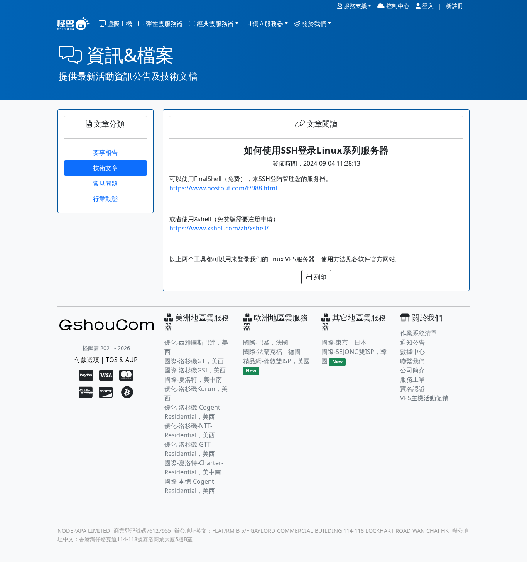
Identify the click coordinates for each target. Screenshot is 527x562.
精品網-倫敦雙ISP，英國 (276, 361)
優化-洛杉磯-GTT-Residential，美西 (189, 449)
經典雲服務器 (214, 23)
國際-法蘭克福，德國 (272, 351)
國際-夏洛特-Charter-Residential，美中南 (193, 467)
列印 (319, 277)
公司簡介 (412, 370)
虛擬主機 (119, 23)
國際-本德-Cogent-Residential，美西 (190, 486)
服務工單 (412, 379)
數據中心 (412, 351)
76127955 (158, 530)
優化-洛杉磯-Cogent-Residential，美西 (193, 412)
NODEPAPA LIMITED (83, 530)
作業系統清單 (418, 333)
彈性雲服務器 (163, 23)
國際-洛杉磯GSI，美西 (195, 370)
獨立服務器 (267, 23)
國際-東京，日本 (344, 342)
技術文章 (105, 168)
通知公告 (412, 342)
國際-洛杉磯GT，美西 (194, 361)
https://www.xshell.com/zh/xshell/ (219, 228)
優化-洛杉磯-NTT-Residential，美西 (189, 430)
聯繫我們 (412, 361)
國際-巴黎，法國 (265, 342)
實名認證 (412, 388)
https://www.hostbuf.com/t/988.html (223, 188)
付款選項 (86, 359)
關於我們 (313, 23)
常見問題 (105, 183)
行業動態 (105, 199)
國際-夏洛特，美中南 (193, 379)
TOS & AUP (122, 359)
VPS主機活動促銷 (424, 398)
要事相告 (105, 152)
